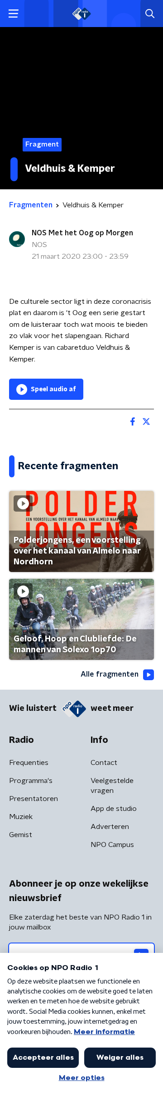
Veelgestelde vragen (112, 785)
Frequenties (28, 762)
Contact (104, 762)
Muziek (21, 816)
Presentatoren (33, 798)
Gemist (20, 834)
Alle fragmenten (110, 674)
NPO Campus (112, 844)
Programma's (31, 780)
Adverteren (110, 826)
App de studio (114, 808)
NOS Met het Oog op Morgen (82, 233)
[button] (13, 13)
